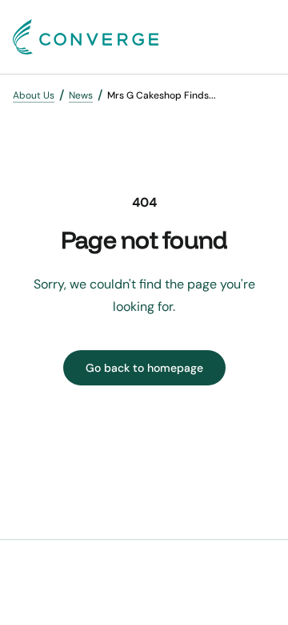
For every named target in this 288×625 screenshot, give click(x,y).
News (81, 95)
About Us (33, 95)
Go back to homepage (144, 368)
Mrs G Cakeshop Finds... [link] (161, 95)
